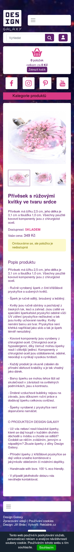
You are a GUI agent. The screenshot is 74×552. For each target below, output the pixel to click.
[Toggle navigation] (33, 20)
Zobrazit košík (37, 69)
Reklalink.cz (48, 524)
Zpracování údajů (14, 521)
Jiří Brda (19, 524)
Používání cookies (41, 521)
